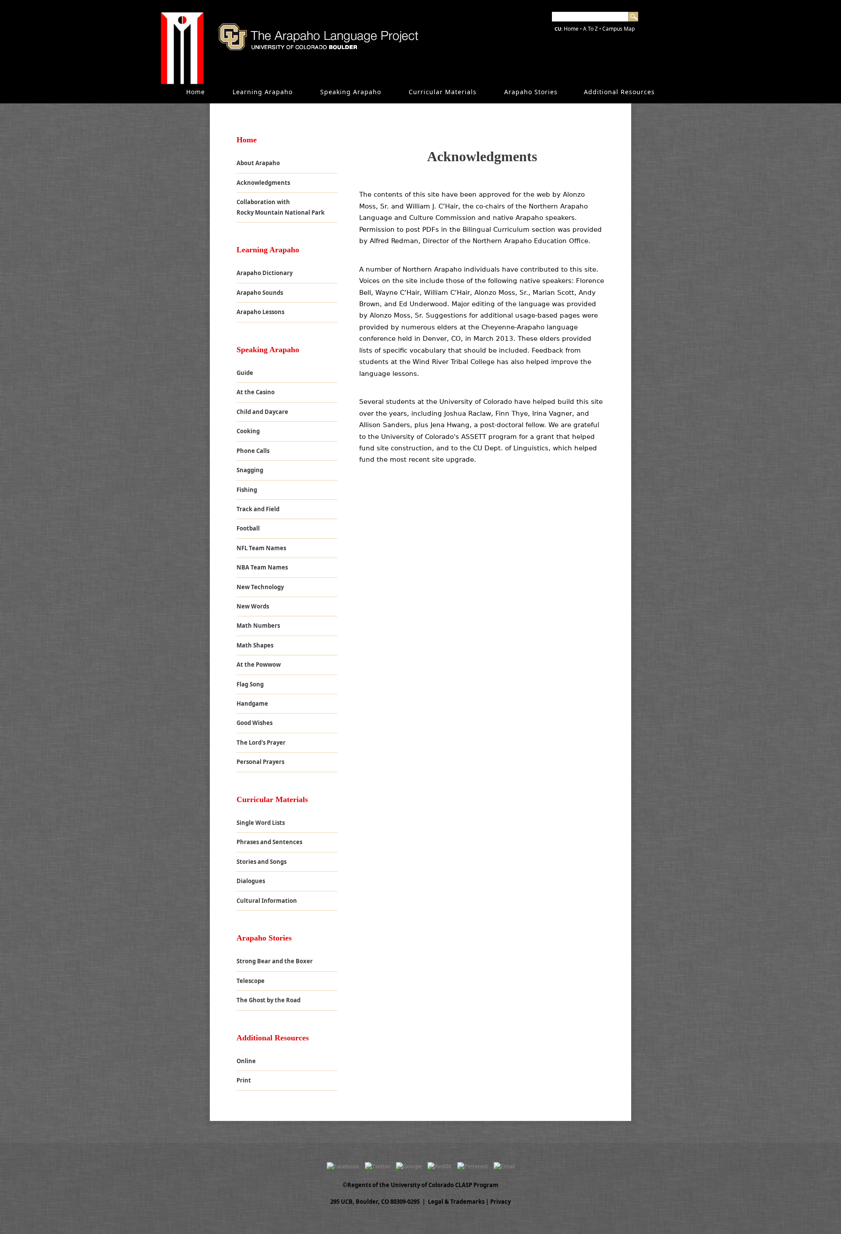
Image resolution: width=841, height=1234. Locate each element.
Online (246, 1061)
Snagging (250, 470)
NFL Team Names (261, 548)
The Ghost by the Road (268, 1000)
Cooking (248, 431)
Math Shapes (255, 645)
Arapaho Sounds (260, 293)
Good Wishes (254, 723)
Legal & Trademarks (456, 1202)
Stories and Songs (261, 862)
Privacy (500, 1202)
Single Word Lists (261, 823)
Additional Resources (619, 92)
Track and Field (258, 509)
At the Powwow (259, 664)
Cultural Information (267, 901)
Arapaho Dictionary (265, 273)
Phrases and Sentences (269, 842)
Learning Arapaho (263, 92)
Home (571, 28)
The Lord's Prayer (261, 742)
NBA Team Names (262, 567)
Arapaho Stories (531, 92)
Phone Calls (253, 451)
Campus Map (618, 28)
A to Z (590, 28)
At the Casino (256, 392)
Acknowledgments (263, 183)
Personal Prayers (260, 762)
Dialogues (251, 881)
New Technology (260, 587)
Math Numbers (258, 625)
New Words (253, 606)
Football (248, 528)
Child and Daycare (262, 412)
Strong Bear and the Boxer (275, 961)
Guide (245, 373)
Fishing (247, 490)
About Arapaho (258, 163)
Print (244, 1080)
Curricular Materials (443, 92)
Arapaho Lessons (260, 312)
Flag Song (250, 684)
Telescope (251, 981)
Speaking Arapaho (350, 92)
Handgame (252, 703)
